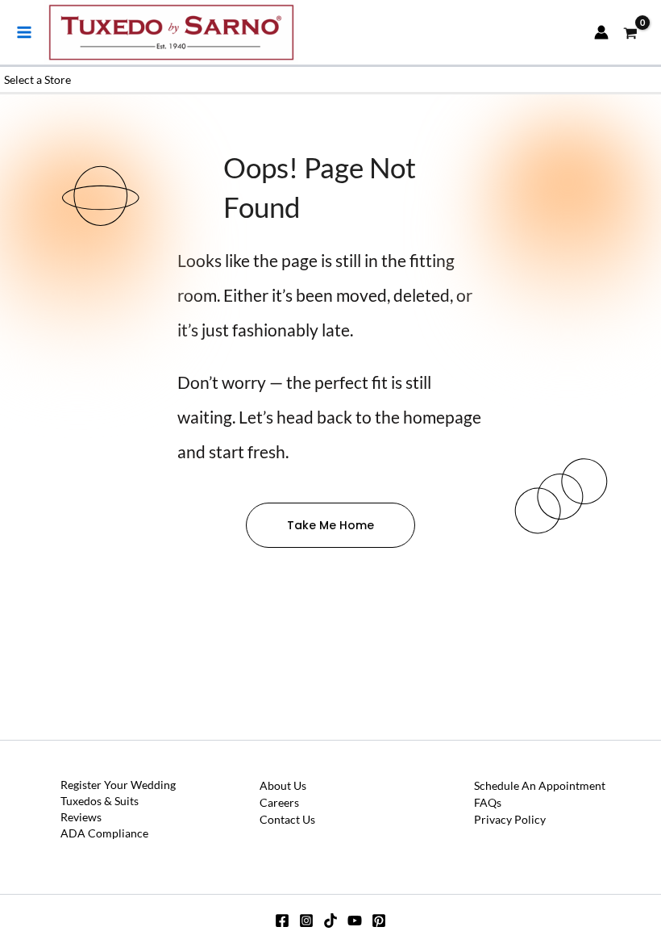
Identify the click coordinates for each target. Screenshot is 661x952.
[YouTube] (354, 920)
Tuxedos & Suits (99, 801)
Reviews (81, 817)
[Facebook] (282, 920)
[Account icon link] (601, 32)
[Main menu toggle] (24, 32)
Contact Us (287, 819)
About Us (283, 785)
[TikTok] (330, 920)
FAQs (487, 802)
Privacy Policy (510, 819)
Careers (279, 802)
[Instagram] (306, 920)
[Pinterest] (379, 920)
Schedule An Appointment (539, 785)
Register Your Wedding (118, 784)
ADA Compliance (104, 833)
